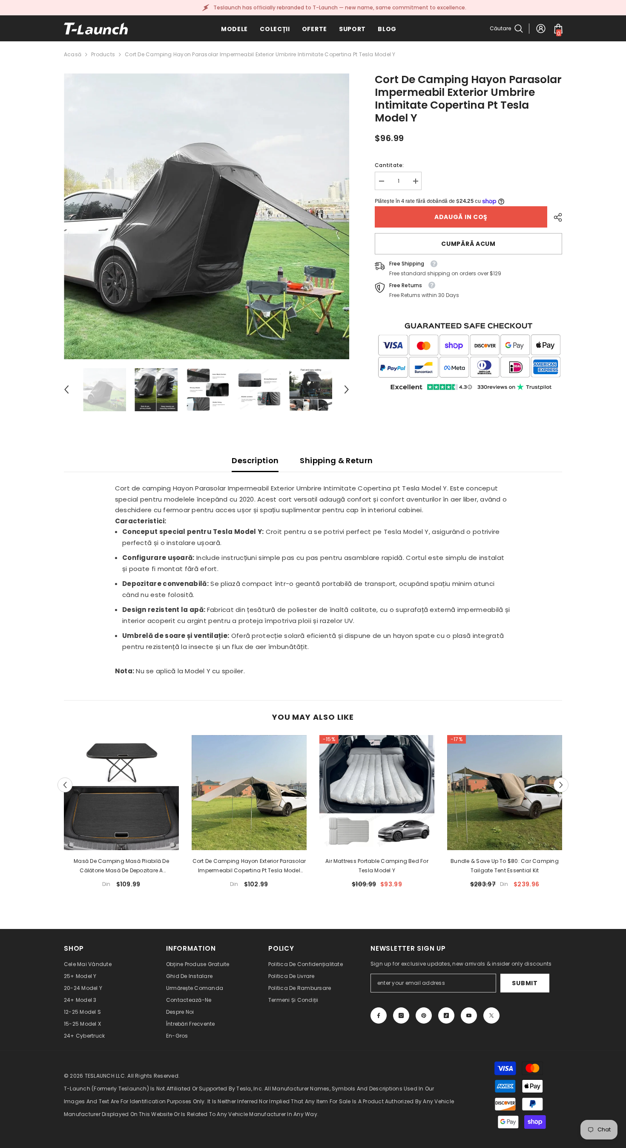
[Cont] (540, 28)
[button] (66, 389)
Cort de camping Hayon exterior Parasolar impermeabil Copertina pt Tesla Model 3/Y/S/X (249, 866)
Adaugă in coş (461, 217)
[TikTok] (446, 1015)
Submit (524, 983)
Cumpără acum (468, 243)
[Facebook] (378, 1015)
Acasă (72, 54)
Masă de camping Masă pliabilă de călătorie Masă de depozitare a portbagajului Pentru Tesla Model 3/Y (121, 866)
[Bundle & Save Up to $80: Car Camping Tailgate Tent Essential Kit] (504, 792)
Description (255, 460)
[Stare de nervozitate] (491, 1015)
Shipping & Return (336, 460)
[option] (207, 216)
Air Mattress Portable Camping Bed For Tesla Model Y (376, 865)
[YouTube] (469, 1015)
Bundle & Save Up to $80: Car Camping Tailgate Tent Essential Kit (505, 865)
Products (103, 54)
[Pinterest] (424, 1015)
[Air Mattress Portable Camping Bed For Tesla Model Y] (376, 792)
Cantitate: (389, 165)
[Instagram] (401, 1015)
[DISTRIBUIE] (554, 217)
